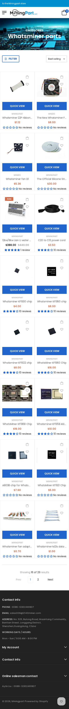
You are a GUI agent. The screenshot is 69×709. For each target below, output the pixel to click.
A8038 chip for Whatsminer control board (27, 485)
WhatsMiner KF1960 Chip (52, 363)
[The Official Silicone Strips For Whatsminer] (52, 148)
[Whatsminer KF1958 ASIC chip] (52, 393)
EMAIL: (5, 613)
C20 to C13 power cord (51, 240)
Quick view (17, 106)
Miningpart (17, 114)
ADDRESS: (7, 619)
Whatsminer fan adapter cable (21, 546)
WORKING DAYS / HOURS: (16, 632)
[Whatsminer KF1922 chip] (17, 332)
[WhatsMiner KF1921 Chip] (52, 454)
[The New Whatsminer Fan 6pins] (52, 87)
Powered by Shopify (36, 701)
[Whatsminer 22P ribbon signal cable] (17, 87)
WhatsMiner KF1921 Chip (52, 485)
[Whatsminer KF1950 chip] (52, 271)
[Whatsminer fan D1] (17, 148)
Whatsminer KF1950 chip (52, 301)
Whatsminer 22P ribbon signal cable (23, 117)
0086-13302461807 (23, 607)
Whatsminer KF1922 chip (17, 363)
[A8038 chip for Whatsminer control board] (17, 454)
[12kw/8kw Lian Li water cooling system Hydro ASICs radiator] (17, 209)
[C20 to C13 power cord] (52, 209)
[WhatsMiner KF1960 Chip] (52, 332)
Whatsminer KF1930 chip (17, 301)
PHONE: (6, 607)
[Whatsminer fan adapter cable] (17, 516)
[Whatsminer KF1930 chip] (17, 271)
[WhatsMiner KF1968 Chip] (17, 393)
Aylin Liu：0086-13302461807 (19, 686)
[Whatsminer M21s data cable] (52, 516)
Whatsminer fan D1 (17, 179)
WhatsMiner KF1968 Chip (17, 424)
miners (51, 114)
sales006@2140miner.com (25, 613)
